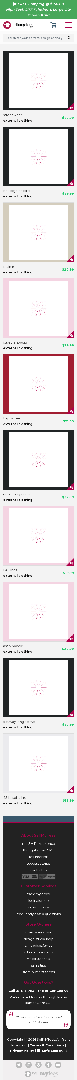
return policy (38, 907)
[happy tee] (38, 384)
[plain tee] (38, 232)
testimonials (38, 857)
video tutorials (38, 959)
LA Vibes (10, 570)
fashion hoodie (15, 342)
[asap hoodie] (38, 612)
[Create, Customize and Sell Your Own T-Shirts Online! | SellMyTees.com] (18, 25)
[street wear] (38, 80)
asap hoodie (13, 646)
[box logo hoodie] (38, 156)
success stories (38, 863)
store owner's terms (38, 972)
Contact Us (59, 991)
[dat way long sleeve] (38, 687)
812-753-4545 (32, 991)
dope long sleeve (17, 494)
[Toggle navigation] (69, 25)
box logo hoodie (16, 191)
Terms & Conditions (47, 1045)
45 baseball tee (15, 798)
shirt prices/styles (38, 945)
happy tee (11, 418)
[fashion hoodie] (38, 308)
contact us (38, 870)
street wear (12, 115)
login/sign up (38, 901)
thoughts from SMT (38, 850)
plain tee (10, 267)
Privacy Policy (22, 1051)
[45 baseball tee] (38, 763)
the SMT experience (38, 844)
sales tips (38, 965)
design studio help (38, 939)
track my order (38, 894)
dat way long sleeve (19, 722)
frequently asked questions (39, 914)
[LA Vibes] (38, 536)
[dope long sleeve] (38, 460)
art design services (38, 952)
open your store (38, 932)
